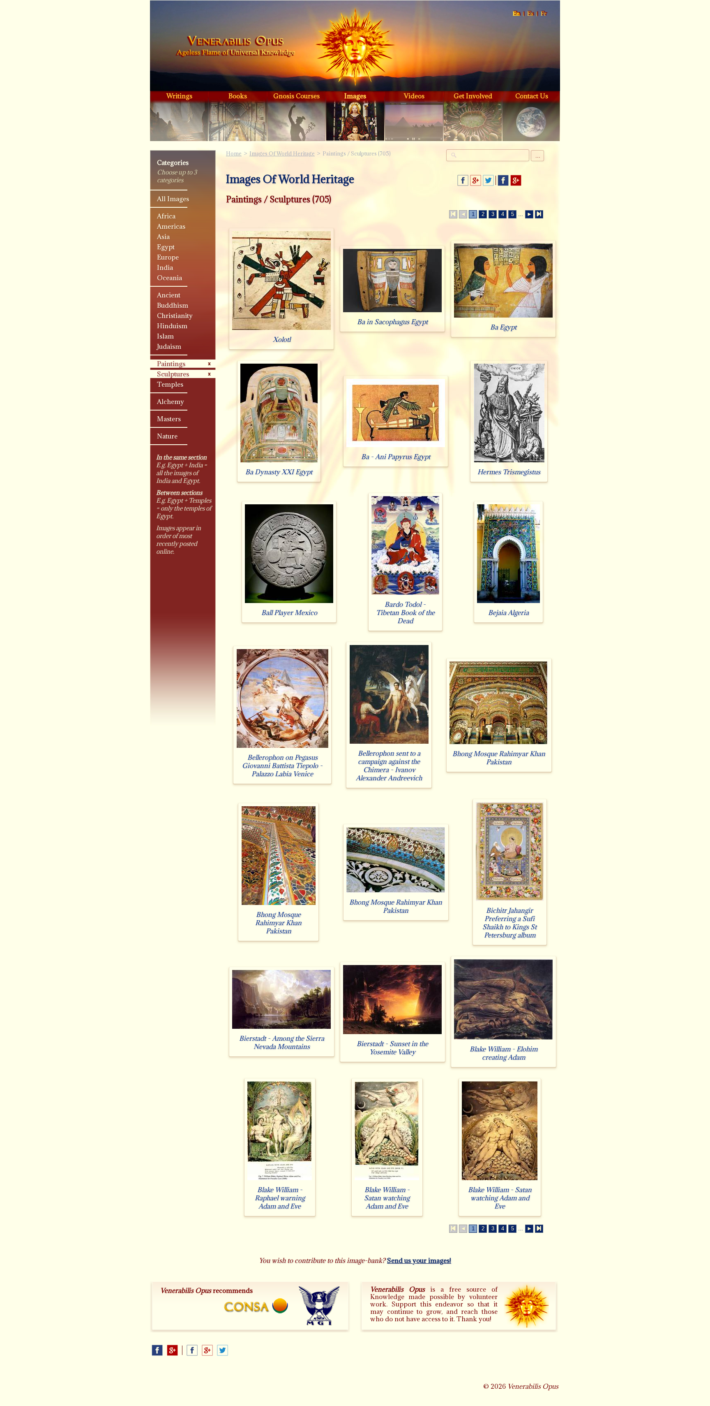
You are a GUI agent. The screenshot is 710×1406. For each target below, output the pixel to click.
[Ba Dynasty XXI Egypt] (279, 462)
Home (235, 47)
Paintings (171, 364)
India (165, 267)
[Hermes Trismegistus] (509, 462)
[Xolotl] (281, 329)
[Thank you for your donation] (526, 1305)
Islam (165, 336)
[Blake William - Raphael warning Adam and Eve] (279, 1180)
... (537, 156)
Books (237, 96)
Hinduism (172, 326)
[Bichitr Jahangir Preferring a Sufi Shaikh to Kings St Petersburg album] (510, 900)
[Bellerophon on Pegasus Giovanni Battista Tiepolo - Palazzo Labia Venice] (282, 747)
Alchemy (170, 401)
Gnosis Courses (296, 96)
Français (544, 14)
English (516, 14)
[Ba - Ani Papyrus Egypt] (395, 447)
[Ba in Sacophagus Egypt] (392, 312)
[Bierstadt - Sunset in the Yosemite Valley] (392, 1034)
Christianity (175, 315)
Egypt (166, 247)
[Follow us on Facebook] (503, 180)
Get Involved (473, 96)
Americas (171, 226)
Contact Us (531, 96)
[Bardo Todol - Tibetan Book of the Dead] (405, 594)
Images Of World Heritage (282, 153)
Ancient (168, 295)
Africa (166, 216)
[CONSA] (256, 1305)
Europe (168, 257)
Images (355, 96)
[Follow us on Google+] (515, 180)
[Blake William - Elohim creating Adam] (503, 1039)
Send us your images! (419, 1260)
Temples (170, 384)
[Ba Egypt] (503, 317)
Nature (167, 436)
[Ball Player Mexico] (289, 603)
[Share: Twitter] (488, 180)
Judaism (169, 346)
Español (531, 14)
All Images (173, 199)
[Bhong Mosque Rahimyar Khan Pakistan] (499, 744)
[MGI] (319, 1306)
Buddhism (172, 305)
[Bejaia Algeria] (508, 603)
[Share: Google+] (475, 180)
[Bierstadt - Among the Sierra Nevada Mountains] (281, 1028)
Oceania (169, 278)
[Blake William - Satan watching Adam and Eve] (387, 1180)
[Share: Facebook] (462, 180)
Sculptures (173, 374)
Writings (179, 96)
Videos (414, 96)
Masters (169, 419)
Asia (163, 236)
